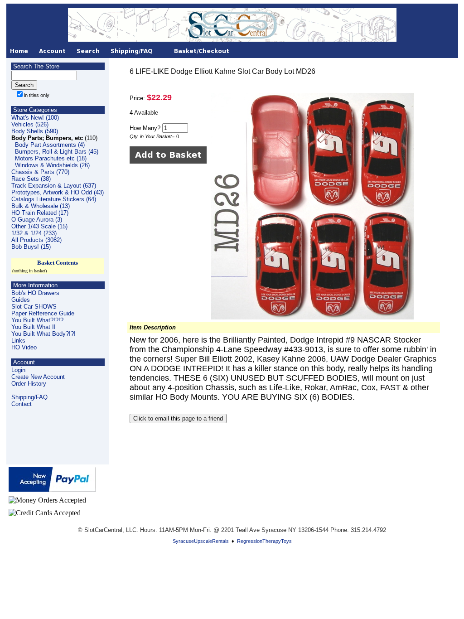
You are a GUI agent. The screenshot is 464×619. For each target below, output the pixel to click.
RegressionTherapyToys (264, 541)
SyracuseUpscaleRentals (201, 541)
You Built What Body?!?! (43, 333)
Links (18, 340)
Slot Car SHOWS (34, 306)
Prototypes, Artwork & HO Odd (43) (57, 192)
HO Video (24, 347)
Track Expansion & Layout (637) (53, 185)
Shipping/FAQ (29, 397)
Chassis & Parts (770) (40, 172)
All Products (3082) (36, 240)
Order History (28, 383)
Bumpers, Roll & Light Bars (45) (56, 151)
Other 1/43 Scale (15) (39, 226)
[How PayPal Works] (52, 489)
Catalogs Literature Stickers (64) (53, 199)
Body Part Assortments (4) (50, 144)
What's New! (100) (35, 117)
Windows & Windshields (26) (52, 165)
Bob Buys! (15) (31, 246)
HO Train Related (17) (39, 212)
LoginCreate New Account (38, 373)
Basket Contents (57, 262)
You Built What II (33, 327)
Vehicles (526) (29, 124)
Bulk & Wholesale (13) (40, 206)
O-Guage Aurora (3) (36, 219)
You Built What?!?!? (37, 320)
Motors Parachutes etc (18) (51, 158)
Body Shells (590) (34, 131)
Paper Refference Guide (42, 313)
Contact (21, 404)
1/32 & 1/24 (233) (34, 233)
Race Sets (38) (31, 178)
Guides (20, 299)
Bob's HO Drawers (35, 293)
